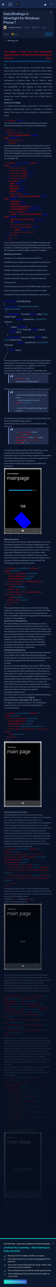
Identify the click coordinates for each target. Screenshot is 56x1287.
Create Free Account (15, 1282)
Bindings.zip (13, 40)
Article (48, 34)
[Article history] (25, 27)
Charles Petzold (14, 27)
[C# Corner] (10, 4)
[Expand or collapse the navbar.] (3, 4)
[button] (51, 4)
